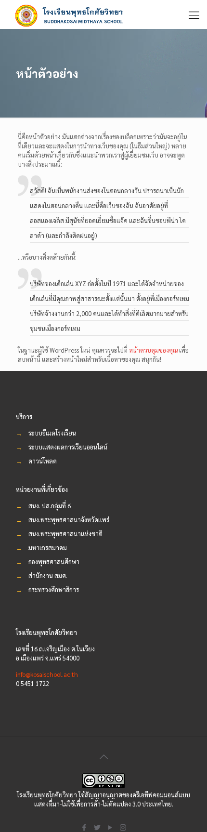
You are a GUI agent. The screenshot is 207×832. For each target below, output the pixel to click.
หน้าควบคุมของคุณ (153, 350)
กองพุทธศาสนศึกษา (53, 561)
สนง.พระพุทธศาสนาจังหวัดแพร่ (68, 519)
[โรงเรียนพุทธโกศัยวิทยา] (72, 14)
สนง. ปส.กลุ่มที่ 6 (49, 506)
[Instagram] (123, 827)
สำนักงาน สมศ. (47, 575)
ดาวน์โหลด (42, 461)
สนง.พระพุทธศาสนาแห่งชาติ (65, 533)
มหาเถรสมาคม (47, 547)
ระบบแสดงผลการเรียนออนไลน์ (67, 447)
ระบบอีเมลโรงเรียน (52, 433)
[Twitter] (97, 827)
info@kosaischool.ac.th (47, 674)
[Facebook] (84, 827)
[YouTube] (110, 827)
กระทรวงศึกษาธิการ (53, 589)
